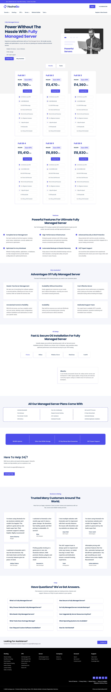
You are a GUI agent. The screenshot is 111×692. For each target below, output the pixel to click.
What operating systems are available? (73, 621)
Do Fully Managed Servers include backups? (74, 607)
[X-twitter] (103, 678)
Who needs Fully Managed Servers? (22, 614)
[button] (31, 600)
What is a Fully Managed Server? (21, 601)
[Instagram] (97, 678)
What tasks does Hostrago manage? (22, 621)
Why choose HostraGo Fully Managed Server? (25, 607)
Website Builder (36, 12)
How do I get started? (66, 628)
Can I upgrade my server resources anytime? (75, 614)
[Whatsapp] (106, 678)
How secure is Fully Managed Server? (72, 601)
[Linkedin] (100, 678)
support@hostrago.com (34, 643)
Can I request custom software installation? (25, 628)
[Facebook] (94, 678)
